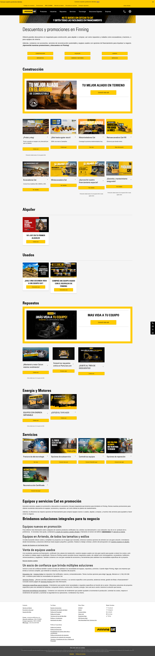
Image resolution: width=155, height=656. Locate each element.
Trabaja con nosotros (29, 5)
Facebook (110, 608)
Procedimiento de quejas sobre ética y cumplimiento (60, 632)
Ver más (91, 147)
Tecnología (82, 11)
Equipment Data (82, 616)
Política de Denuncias (56, 629)
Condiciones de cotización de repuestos (60, 637)
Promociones (39, 5)
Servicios (73, 11)
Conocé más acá (63, 462)
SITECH (80, 608)
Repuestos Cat (27, 574)
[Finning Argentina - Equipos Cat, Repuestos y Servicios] (29, 12)
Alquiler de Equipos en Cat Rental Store (35, 545)
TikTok (109, 616)
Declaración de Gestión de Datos (58, 610)
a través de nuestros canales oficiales (67, 532)
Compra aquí (63, 371)
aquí (98, 2)
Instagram (110, 610)
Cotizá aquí (64, 147)
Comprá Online (82, 612)
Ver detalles (36, 189)
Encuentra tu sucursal (71, 5)
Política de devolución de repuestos (59, 635)
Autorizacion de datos (56, 620)
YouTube (110, 614)
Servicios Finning (28, 580)
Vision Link (81, 614)
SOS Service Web (82, 618)
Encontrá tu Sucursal (28, 610)
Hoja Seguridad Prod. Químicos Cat (87, 620)
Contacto (124, 11)
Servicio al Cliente (27, 608)
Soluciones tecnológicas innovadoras (34, 590)
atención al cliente (119, 532)
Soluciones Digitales (95, 11)
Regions (130, 11)
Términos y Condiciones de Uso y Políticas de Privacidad (62, 640)
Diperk (80, 610)
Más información (119, 147)
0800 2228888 (48, 5)
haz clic (108, 574)
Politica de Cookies (55, 614)
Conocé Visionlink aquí (91, 462)
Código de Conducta (55, 627)
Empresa (108, 11)
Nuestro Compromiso (55, 608)
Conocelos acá (36, 287)
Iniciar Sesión (127, 5)
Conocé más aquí (35, 490)
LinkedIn (110, 612)
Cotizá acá (35, 149)
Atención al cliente (59, 5)
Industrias (53, 11)
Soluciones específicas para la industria (35, 585)
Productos (43, 11)
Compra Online (38, 574)
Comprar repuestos (84, 5)
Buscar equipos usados (30, 561)
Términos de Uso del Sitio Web (58, 616)
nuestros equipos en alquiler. (120, 542)
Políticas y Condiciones (56, 618)
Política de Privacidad (55, 612)
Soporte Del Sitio (27, 612)
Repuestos (63, 11)
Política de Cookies (80, 654)
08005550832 (106, 532)
